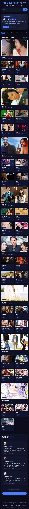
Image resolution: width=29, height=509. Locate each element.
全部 (3, 32)
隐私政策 (24, 505)
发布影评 (14, 493)
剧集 (13, 5)
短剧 (22, 5)
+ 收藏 (13, 26)
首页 (7, 5)
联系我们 (12, 505)
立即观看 (6, 26)
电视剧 (12, 32)
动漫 (19, 5)
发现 (25, 10)
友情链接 (18, 505)
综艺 (16, 5)
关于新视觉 (5, 505)
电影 (10, 5)
